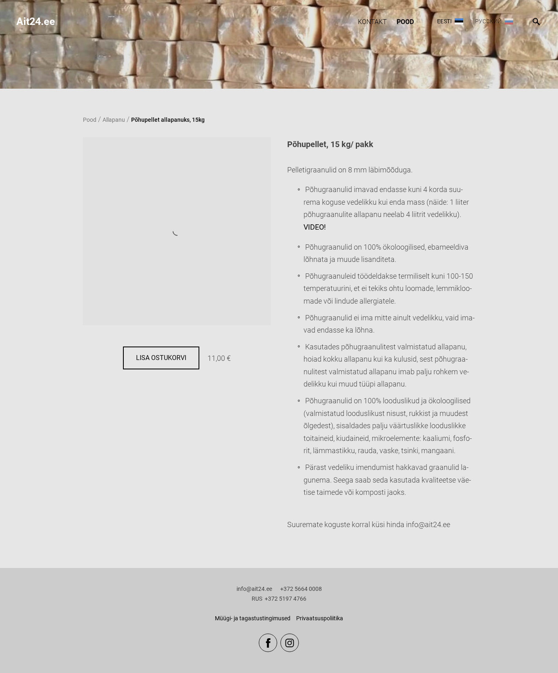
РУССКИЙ (488, 21)
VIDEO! (315, 227)
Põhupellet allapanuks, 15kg (168, 119)
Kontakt (372, 22)
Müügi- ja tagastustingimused (252, 618)
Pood (405, 22)
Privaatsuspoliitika (319, 618)
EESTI (444, 21)
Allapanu (114, 119)
